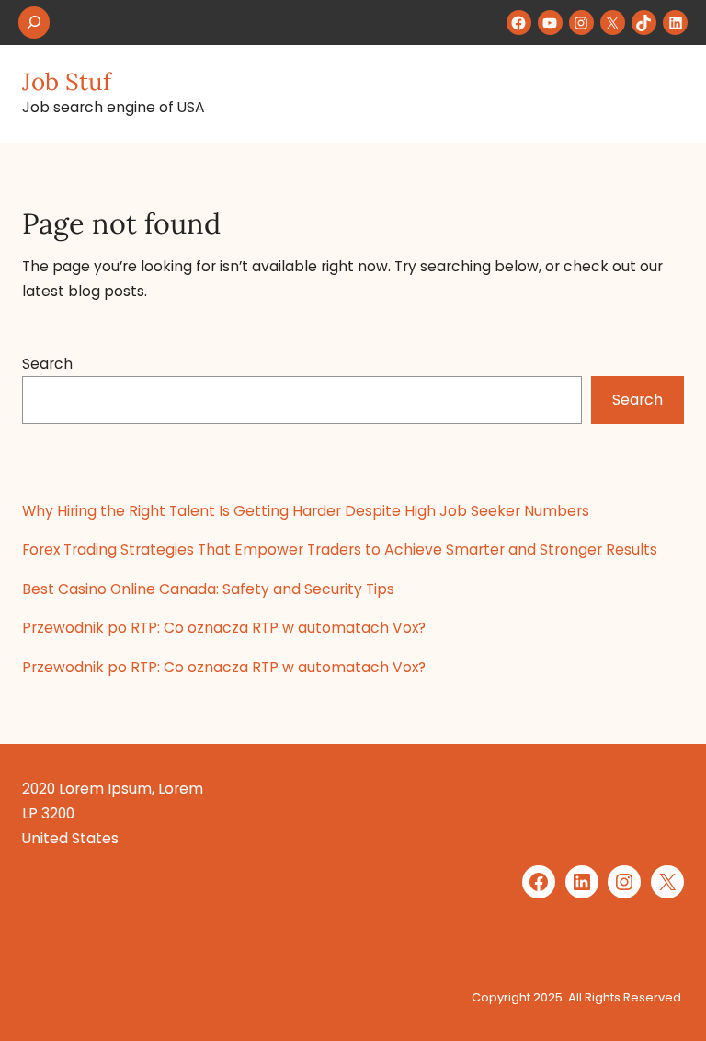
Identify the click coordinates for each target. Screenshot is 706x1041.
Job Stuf (66, 81)
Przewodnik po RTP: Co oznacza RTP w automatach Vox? (224, 627)
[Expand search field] (34, 22)
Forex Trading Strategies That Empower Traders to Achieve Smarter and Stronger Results (339, 549)
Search (47, 363)
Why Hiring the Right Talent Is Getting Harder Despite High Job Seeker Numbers (305, 510)
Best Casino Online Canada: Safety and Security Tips (208, 589)
